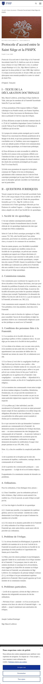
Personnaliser (21, 673)
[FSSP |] (7, 3)
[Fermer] (40, 648)
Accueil (4, 10)
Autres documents (11, 10)
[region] (21, 665)
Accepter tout (21, 667)
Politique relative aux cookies (17, 662)
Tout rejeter (21, 679)
